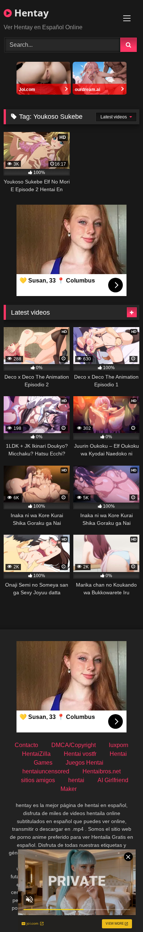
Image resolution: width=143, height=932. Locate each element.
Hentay (30, 12)
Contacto (26, 745)
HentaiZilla (36, 754)
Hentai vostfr (80, 754)
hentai (76, 780)
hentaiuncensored (45, 771)
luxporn (118, 745)
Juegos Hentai (84, 762)
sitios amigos (38, 780)
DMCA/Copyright (73, 745)
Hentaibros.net (101, 771)
